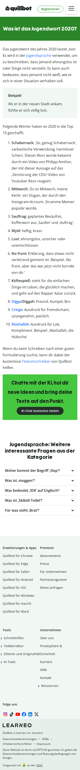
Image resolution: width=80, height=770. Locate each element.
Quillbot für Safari (16, 572)
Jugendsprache (38, 55)
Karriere (46, 662)
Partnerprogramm (53, 580)
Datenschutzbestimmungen (20, 739)
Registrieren (50, 9)
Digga (16, 301)
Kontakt (45, 678)
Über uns (47, 638)
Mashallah (20, 324)
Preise (44, 564)
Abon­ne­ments (50, 556)
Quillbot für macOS (17, 603)
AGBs (45, 739)
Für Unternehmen (53, 572)
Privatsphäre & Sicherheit (51, 650)
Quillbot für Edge (15, 564)
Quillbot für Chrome (18, 556)
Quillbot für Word (16, 611)
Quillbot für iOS (14, 587)
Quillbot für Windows (18, 595)
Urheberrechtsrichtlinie (17, 744)
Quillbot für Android (18, 580)
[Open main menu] (71, 8)
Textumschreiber (36, 361)
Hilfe (43, 670)
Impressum (44, 744)
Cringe (17, 309)
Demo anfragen (51, 587)
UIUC (39, 765)
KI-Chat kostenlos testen (40, 411)
